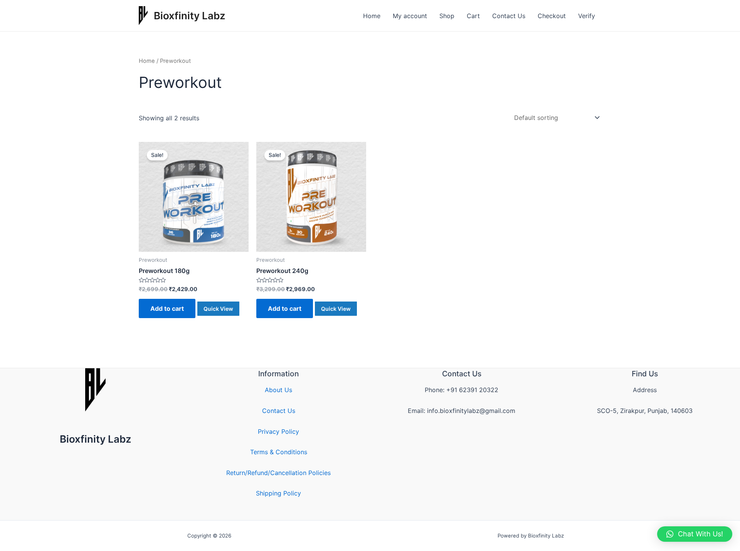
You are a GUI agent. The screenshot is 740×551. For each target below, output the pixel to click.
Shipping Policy (278, 493)
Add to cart (167, 308)
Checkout (552, 16)
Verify (586, 16)
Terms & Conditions (278, 452)
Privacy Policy (278, 431)
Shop (446, 16)
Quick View (218, 308)
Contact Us (508, 16)
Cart (473, 16)
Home (371, 16)
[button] (694, 534)
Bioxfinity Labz (189, 16)
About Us (278, 390)
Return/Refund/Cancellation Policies (278, 473)
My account (410, 16)
